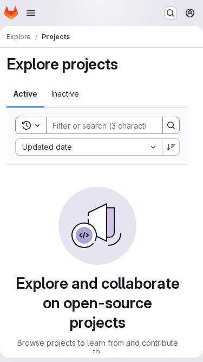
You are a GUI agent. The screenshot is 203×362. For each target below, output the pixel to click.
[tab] (25, 93)
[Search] (171, 125)
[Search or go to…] (170, 13)
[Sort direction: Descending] (171, 147)
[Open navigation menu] (31, 13)
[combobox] (88, 147)
